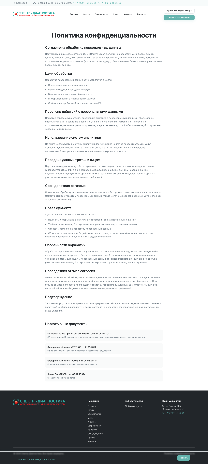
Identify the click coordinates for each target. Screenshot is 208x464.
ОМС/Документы (96, 433)
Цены (115, 14)
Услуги (86, 14)
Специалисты (101, 14)
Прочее (91, 437)
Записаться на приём (179, 17)
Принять (184, 458)
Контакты (92, 429)
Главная (74, 14)
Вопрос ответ (94, 425)
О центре (141, 14)
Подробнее (168, 458)
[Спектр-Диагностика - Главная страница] (34, 14)
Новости (92, 441)
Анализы (128, 14)
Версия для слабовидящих (179, 10)
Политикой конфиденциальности (36, 459)
